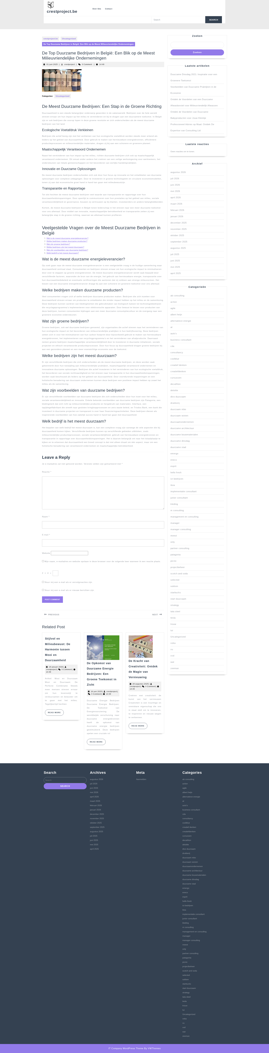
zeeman (175, 668)
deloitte (174, 390)
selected (175, 580)
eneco (174, 460)
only (173, 542)
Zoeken (197, 36)
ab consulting (177, 295)
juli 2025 (175, 254)
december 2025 (179, 223)
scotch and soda (179, 573)
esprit (173, 466)
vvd (172, 655)
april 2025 (176, 273)
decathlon (176, 384)
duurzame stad (178, 447)
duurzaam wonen (179, 415)
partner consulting (180, 548)
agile (173, 308)
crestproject (69, 64)
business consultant (181, 340)
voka (173, 643)
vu (172, 649)
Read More (56, 713)
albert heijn (176, 314)
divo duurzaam (178, 396)
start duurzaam (178, 599)
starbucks (176, 592)
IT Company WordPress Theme (125, 1048)
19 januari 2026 (56, 667)
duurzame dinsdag (180, 441)
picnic (174, 561)
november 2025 (179, 229)
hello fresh (176, 472)
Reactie (46, 472)
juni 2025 (175, 260)
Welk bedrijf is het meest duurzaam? (63, 253)
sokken (174, 586)
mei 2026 (175, 191)
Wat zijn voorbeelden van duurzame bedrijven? (67, 250)
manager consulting (181, 529)
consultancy (177, 352)
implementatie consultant (184, 491)
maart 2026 (176, 204)
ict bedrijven (177, 479)
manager (175, 523)
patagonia (176, 554)
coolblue (175, 359)
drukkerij (175, 403)
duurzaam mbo (178, 409)
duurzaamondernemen (182, 422)
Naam (45, 516)
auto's (174, 333)
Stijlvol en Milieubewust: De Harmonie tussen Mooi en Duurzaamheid (57, 649)
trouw (173, 624)
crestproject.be (62, 11)
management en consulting (185, 516)
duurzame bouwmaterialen (184, 434)
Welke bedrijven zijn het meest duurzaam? (65, 247)
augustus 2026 (178, 172)
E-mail (46, 535)
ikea (173, 485)
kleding (174, 504)
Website (46, 553)
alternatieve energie (181, 321)
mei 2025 (175, 267)
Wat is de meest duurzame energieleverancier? (67, 238)
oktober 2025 (177, 235)
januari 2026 (177, 216)
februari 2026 (177, 210)
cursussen (176, 378)
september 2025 (179, 241)
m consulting (177, 510)
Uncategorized (69, 38)
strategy (175, 605)
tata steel (175, 611)
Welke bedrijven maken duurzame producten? (67, 241)
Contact (108, 9)
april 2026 (176, 197)
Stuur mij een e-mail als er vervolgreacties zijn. (69, 582)
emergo (174, 453)
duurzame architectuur (182, 428)
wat (172, 662)
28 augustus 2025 (141, 684)
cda (172, 346)
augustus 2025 (178, 248)
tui (172, 630)
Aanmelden (141, 779)
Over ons (96, 9)
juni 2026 (175, 185)
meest (174, 535)
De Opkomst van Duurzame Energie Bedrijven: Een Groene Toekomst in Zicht (101, 674)
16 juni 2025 (96, 692)
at (171, 327)
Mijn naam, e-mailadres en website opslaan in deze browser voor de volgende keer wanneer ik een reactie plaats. (103, 561)
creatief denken (179, 365)
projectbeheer (178, 567)
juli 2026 (175, 178)
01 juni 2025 (52, 64)
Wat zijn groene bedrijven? (58, 244)
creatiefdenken (178, 371)
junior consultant (179, 498)
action (174, 302)
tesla (173, 618)
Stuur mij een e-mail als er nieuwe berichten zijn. (70, 590)
